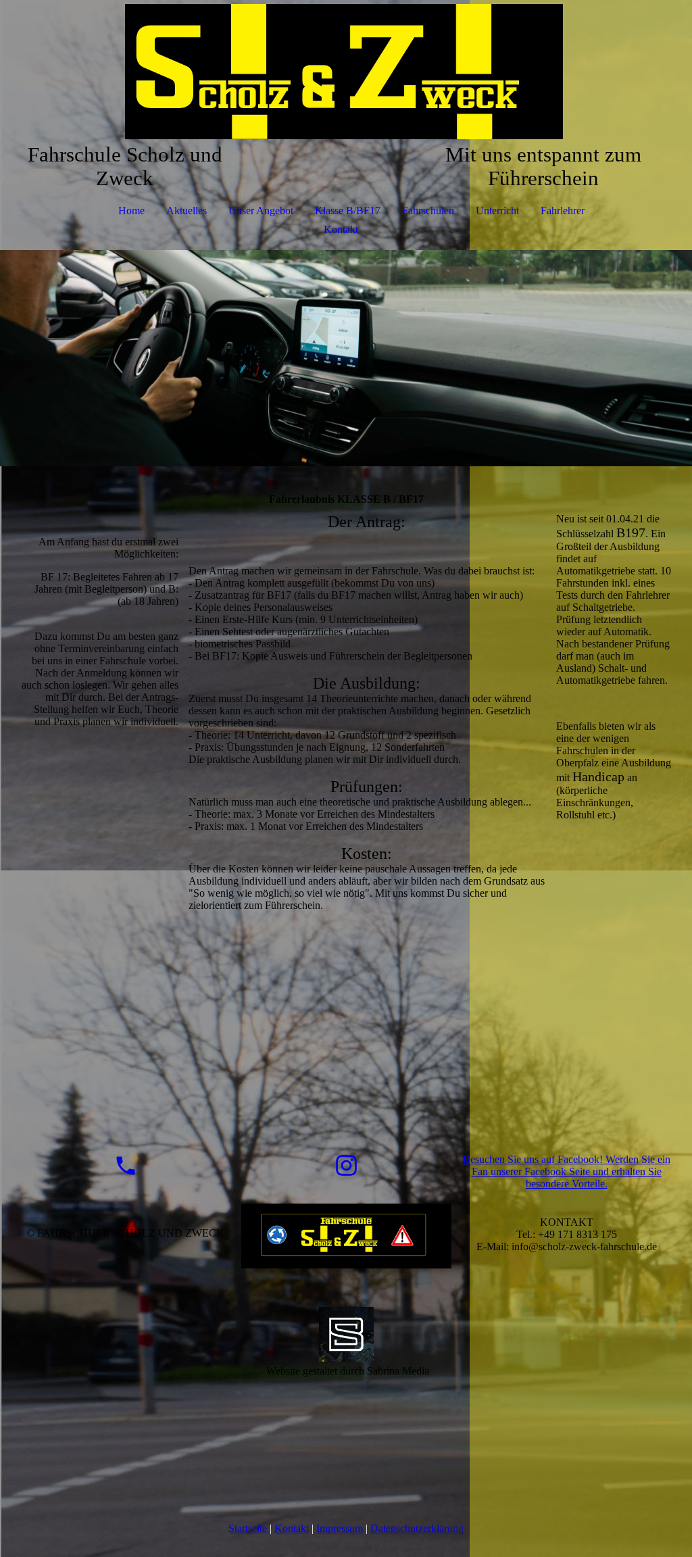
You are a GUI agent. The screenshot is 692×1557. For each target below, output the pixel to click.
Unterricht (497, 210)
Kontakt (341, 229)
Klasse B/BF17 (347, 210)
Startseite (249, 1528)
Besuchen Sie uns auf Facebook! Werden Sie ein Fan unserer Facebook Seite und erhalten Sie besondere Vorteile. (566, 1171)
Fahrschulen (428, 210)
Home (131, 210)
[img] (346, 71)
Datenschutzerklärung (417, 1528)
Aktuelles (186, 210)
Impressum (339, 1528)
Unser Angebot (260, 210)
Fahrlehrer (563, 210)
